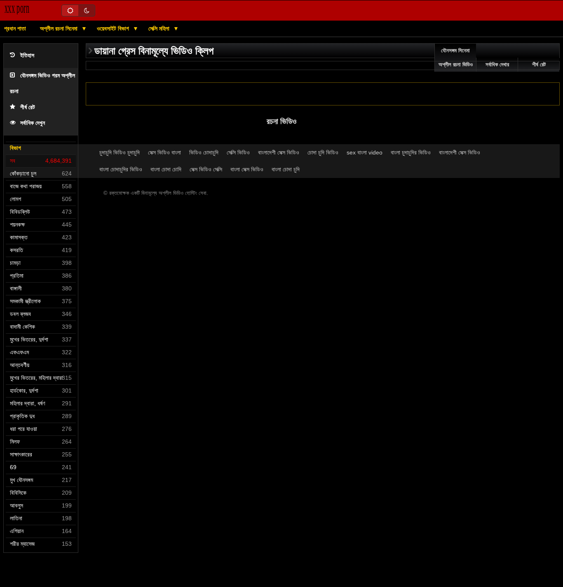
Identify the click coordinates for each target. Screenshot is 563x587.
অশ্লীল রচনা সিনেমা (59, 28)
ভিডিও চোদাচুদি (203, 152)
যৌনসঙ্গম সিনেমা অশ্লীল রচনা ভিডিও (456, 58)
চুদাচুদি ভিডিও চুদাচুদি (119, 152)
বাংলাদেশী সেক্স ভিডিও (278, 152)
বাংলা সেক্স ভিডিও (246, 169)
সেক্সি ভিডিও (238, 152)
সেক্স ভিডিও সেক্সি (206, 169)
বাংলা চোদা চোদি (165, 169)
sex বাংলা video (364, 152)
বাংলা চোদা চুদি (286, 169)
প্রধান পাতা (15, 28)
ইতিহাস (27, 55)
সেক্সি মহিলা (159, 28)
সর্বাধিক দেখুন (32, 123)
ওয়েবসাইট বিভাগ (114, 28)
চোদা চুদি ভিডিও (322, 152)
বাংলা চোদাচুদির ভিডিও (120, 169)
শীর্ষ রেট (27, 107)
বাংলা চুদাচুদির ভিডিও (411, 152)
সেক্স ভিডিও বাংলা (164, 152)
